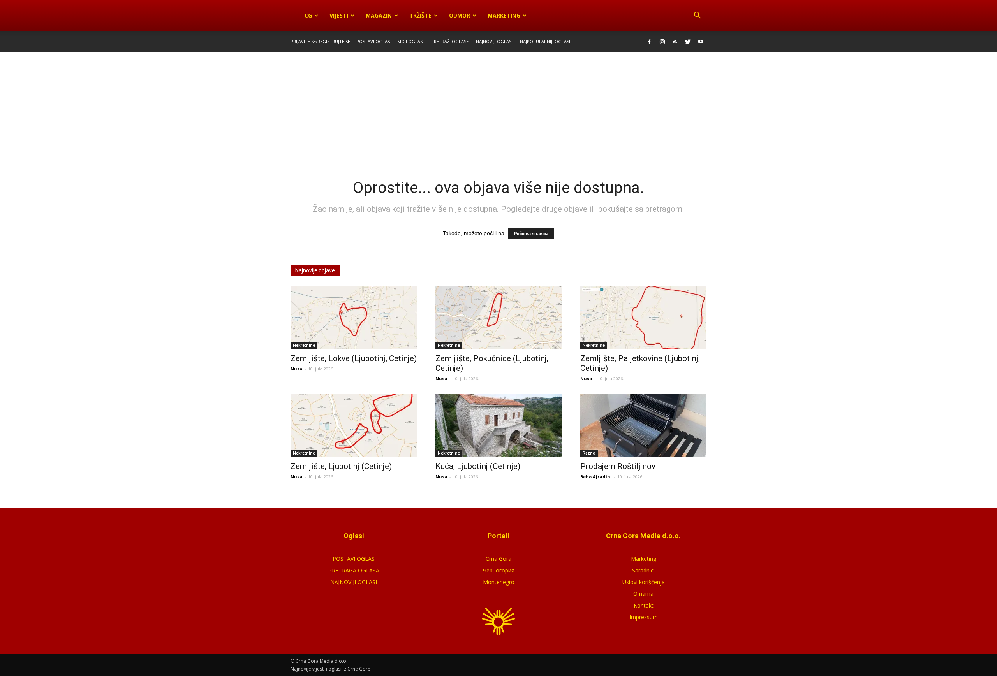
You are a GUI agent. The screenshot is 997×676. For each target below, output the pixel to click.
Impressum (643, 617)
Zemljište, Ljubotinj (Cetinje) (341, 466)
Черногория (498, 570)
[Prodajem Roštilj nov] (643, 425)
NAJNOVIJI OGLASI (353, 582)
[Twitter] (688, 41)
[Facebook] (649, 41)
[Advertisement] (498, 110)
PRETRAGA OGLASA (353, 570)
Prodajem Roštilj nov (617, 466)
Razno (589, 453)
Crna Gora (498, 558)
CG (308, 15)
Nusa (297, 369)
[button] (697, 15)
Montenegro (498, 582)
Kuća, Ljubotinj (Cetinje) (477, 466)
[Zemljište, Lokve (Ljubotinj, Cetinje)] (354, 317)
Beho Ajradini (596, 476)
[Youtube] (700, 41)
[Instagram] (662, 41)
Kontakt (644, 605)
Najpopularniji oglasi (545, 41)
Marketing (504, 15)
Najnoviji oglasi (494, 41)
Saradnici (643, 570)
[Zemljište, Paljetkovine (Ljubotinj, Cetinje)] (643, 317)
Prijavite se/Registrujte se (320, 41)
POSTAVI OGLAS (354, 558)
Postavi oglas (373, 41)
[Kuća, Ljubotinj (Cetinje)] (498, 425)
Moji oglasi (410, 41)
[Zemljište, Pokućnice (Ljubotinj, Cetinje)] (498, 317)
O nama (643, 593)
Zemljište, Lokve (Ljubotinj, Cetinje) (354, 358)
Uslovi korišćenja (643, 582)
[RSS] (675, 41)
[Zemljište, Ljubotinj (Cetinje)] (354, 425)
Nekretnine (304, 345)
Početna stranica (531, 233)
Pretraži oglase (450, 41)
